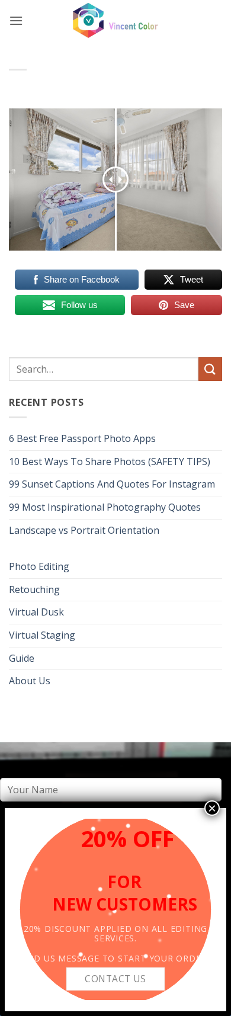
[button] (16, 20)
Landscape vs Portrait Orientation (84, 530)
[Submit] (210, 368)
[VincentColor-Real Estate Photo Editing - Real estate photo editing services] (115, 20)
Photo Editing (39, 566)
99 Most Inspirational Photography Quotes (105, 507)
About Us (29, 680)
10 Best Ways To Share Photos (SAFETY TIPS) (109, 461)
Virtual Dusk (36, 611)
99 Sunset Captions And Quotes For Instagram (112, 484)
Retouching (34, 589)
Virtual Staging (42, 635)
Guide (21, 658)
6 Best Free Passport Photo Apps (82, 438)
